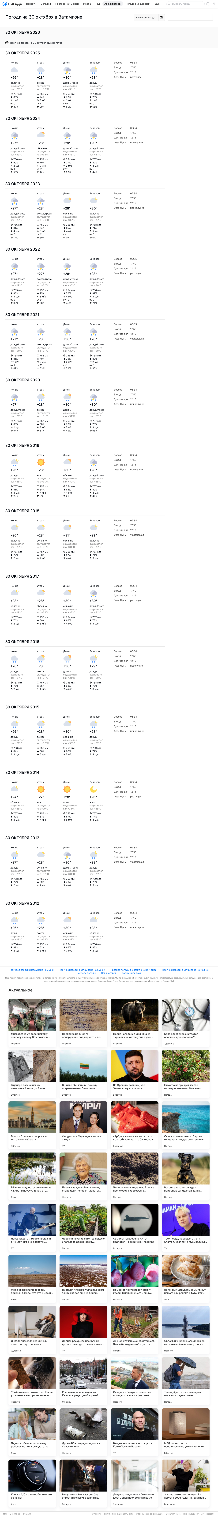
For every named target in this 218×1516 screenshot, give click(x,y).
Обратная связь (173, 1514)
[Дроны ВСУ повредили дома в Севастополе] (83, 1432)
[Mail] (5, 4)
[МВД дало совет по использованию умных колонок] (186, 1432)
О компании (15, 1514)
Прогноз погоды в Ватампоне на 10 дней (185, 969)
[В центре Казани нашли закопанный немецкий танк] (32, 1074)
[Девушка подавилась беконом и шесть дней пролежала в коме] (134, 1484)
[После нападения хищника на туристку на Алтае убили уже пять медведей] (134, 1023)
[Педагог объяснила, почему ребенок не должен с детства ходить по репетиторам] (32, 1432)
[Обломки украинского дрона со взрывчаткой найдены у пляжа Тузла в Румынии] (186, 1330)
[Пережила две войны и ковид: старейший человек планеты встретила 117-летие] (83, 1176)
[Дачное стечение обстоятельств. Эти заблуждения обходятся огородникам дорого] (134, 1330)
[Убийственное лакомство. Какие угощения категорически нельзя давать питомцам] (32, 1381)
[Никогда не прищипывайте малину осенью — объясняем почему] (186, 1074)
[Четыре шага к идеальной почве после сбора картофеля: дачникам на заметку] (134, 1176)
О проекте (96, 1514)
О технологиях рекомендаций (149, 1514)
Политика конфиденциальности (118, 1514)
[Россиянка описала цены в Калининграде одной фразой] (83, 1381)
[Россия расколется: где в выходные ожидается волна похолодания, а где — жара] (186, 1176)
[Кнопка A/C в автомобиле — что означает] (32, 1484)
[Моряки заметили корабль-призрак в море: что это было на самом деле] (32, 1279)
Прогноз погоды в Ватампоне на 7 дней (133, 969)
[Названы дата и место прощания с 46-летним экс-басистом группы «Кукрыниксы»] (32, 1228)
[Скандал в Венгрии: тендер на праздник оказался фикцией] (134, 1381)
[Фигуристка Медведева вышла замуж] (83, 1125)
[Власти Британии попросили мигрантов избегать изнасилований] (32, 1125)
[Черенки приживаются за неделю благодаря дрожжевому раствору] (83, 1228)
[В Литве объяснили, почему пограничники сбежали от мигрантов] (83, 1074)
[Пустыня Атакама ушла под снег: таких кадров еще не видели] (83, 1279)
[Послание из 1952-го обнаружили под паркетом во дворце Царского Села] (83, 1023)
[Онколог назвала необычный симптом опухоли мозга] (32, 1330)
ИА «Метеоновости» (205, 1514)
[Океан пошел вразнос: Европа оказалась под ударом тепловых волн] (186, 1125)
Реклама (27, 1514)
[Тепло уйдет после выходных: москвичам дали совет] (186, 1381)
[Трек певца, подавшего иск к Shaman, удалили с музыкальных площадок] (186, 1228)
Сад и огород (109, 973)
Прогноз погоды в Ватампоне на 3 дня (31, 969)
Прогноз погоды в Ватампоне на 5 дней (82, 969)
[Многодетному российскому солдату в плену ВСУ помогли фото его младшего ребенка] (32, 1023)
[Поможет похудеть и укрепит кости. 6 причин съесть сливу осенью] (134, 1279)
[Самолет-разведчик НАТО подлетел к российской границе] (134, 1228)
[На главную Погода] (14, 4)
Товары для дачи (132, 973)
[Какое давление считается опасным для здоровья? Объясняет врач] (186, 1023)
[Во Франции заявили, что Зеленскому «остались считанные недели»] (134, 1074)
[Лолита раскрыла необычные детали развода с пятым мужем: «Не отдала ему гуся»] (83, 1330)
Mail (5, 1514)
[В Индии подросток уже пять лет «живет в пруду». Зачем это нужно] (32, 1176)
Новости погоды (86, 973)
